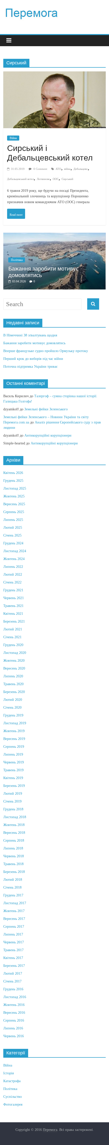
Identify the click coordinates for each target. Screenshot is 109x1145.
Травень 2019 (13, 770)
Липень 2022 (13, 567)
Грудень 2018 (13, 809)
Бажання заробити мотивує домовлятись (34, 343)
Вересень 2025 (14, 504)
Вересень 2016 (14, 1013)
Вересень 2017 (14, 919)
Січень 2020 (12, 707)
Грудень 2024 (13, 543)
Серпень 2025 (13, 512)
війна (67, 168)
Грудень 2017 (13, 895)
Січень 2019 (12, 801)
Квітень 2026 (13, 473)
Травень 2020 (13, 684)
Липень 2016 (13, 1028)
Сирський (67, 178)
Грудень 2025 (13, 481)
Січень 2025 (12, 535)
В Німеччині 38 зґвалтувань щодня (30, 335)
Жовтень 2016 (14, 1005)
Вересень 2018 (14, 833)
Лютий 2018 (12, 880)
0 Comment (40, 168)
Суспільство (12, 1097)
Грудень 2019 (13, 715)
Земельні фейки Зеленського (46, 409)
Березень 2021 (14, 621)
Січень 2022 (12, 582)
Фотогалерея (12, 1104)
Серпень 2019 (13, 747)
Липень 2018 (13, 848)
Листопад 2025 (14, 488)
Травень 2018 (13, 864)
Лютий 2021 (12, 629)
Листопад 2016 (14, 997)
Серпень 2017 (13, 926)
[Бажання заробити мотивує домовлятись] (54, 235)
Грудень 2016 (13, 989)
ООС (56, 178)
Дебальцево (81, 168)
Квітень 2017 (13, 958)
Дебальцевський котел (20, 178)
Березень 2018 (14, 872)
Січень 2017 (12, 981)
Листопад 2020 (14, 653)
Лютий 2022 (12, 574)
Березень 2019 (14, 786)
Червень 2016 (13, 1036)
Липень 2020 (13, 676)
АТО (58, 168)
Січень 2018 (12, 887)
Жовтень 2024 (14, 559)
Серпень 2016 (13, 1020)
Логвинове (43, 178)
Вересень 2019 (14, 739)
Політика (17, 260)
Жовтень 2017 (14, 911)
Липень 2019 (13, 754)
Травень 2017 (13, 950)
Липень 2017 (13, 934)
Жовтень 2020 (14, 660)
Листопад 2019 (14, 723)
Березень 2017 (14, 966)
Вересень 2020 (14, 668)
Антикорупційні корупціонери (47, 435)
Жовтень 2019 (14, 731)
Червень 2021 (13, 598)
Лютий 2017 (12, 973)
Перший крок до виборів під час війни (33, 359)
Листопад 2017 (14, 903)
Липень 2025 (13, 520)
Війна (13, 138)
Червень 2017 (13, 942)
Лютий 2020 (12, 700)
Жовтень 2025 (14, 496)
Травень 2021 (13, 606)
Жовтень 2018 (14, 825)
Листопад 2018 (14, 817)
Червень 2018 (13, 856)
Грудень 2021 (13, 590)
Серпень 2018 (13, 840)
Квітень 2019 (13, 778)
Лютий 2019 (12, 793)
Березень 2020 (14, 692)
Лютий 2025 (12, 527)
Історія (8, 1073)
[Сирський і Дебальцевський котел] (54, 76)
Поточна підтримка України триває (30, 366)
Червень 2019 (13, 762)
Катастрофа (12, 1081)
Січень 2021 (12, 637)
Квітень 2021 (13, 614)
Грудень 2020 (13, 645)
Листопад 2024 (14, 551)
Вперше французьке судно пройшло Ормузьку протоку (45, 351)
